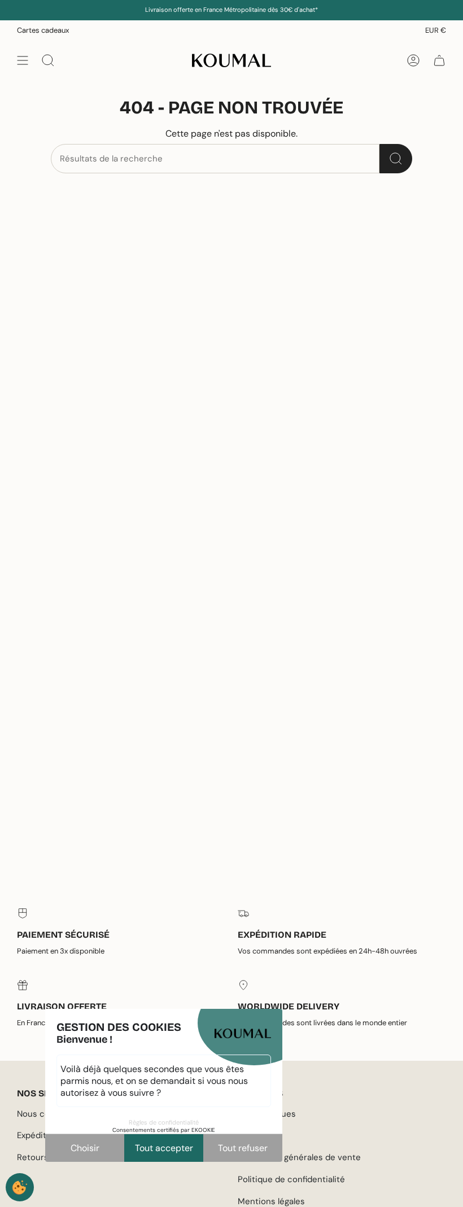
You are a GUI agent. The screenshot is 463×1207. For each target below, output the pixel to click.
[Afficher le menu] (22, 60)
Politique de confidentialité (291, 1179)
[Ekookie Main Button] (20, 1187)
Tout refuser (243, 1148)
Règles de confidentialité (164, 1122)
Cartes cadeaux (43, 30)
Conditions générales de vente (299, 1157)
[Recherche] (395, 158)
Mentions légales (271, 1201)
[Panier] (439, 60)
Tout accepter (164, 1148)
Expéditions (40, 1135)
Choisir (85, 1148)
